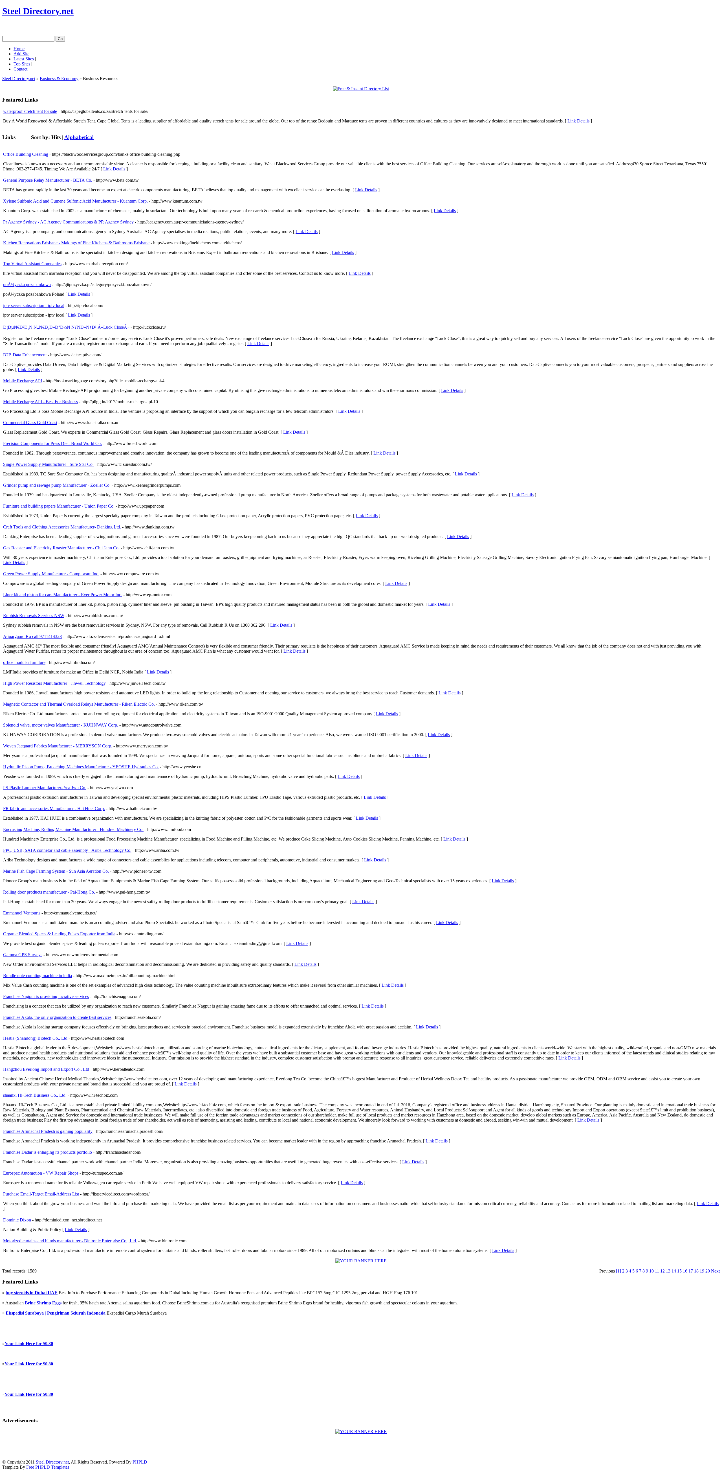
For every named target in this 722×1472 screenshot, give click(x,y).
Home (19, 48)
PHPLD (140, 1462)
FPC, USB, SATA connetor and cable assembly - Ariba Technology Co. (67, 850)
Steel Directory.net (38, 11)
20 (707, 1271)
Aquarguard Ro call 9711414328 (32, 636)
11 (657, 1271)
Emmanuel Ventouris (21, 913)
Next (715, 1271)
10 (651, 1271)
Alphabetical (79, 137)
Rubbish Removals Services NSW (33, 615)
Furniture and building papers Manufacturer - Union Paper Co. (59, 506)
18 (696, 1271)
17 (690, 1271)
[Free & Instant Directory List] (361, 88)
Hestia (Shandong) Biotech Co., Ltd (35, 1038)
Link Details (578, 121)
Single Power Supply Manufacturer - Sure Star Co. (48, 464)
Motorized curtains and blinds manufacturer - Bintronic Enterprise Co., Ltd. (70, 1240)
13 (668, 1271)
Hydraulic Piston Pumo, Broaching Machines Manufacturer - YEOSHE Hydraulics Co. (81, 766)
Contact (20, 69)
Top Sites (22, 64)
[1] (618, 1271)
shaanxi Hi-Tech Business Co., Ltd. (35, 1095)
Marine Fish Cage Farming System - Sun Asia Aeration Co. (56, 871)
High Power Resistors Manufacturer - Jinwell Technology (54, 683)
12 (662, 1271)
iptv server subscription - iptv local (33, 305)
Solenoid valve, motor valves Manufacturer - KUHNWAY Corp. (60, 725)
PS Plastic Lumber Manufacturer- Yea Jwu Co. (44, 787)
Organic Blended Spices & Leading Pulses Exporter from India (59, 933)
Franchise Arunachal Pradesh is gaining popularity (48, 1131)
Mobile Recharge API (22, 380)
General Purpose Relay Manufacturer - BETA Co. (47, 180)
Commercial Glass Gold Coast (30, 422)
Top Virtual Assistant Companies (32, 263)
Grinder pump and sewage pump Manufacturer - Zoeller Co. (57, 485)
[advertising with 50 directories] (361, 1260)
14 (674, 1271)
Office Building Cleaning (25, 154)
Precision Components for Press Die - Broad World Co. (52, 443)
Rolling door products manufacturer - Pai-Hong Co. (49, 892)
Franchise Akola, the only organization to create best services (57, 1017)
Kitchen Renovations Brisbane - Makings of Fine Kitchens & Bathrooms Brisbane (76, 242)
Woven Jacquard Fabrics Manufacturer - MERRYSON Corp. (57, 745)
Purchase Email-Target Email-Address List (41, 1194)
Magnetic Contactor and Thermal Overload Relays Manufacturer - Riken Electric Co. (79, 704)
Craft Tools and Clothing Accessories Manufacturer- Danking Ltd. (62, 527)
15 (679, 1271)
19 (702, 1271)
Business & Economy (59, 78)
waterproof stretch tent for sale (30, 111)
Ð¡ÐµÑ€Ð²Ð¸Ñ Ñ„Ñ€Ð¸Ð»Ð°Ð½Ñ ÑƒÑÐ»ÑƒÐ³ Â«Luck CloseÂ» (66, 327)
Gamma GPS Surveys (22, 954)
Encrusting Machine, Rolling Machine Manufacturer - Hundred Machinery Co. (73, 829)
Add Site (21, 53)
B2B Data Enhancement (25, 354)
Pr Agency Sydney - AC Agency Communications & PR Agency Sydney (68, 222)
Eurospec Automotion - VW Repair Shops (40, 1173)
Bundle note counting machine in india (37, 975)
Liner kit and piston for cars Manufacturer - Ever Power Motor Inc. (62, 594)
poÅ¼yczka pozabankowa (27, 284)
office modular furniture (24, 662)
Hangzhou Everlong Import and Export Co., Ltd (46, 1069)
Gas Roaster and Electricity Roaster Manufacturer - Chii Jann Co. (61, 547)
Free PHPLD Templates (47, 1467)
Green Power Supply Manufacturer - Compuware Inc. (51, 573)
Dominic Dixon (17, 1219)
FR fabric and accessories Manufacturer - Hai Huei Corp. (54, 808)
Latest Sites (24, 58)
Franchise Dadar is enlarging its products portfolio (47, 1152)
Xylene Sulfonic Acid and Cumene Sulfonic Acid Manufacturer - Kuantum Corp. (75, 201)
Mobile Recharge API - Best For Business (40, 401)
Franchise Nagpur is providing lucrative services (46, 996)
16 (685, 1271)
